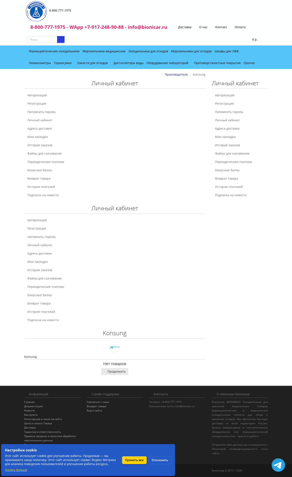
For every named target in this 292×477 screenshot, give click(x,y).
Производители (176, 74)
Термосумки (63, 63)
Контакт (220, 27)
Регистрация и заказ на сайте (43, 419)
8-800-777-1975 (60, 10)
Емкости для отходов (93, 63)
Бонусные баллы (39, 170)
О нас (203, 27)
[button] (252, 39)
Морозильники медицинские (104, 51)
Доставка (184, 27)
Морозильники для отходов (191, 51)
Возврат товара (38, 178)
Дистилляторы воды (128, 63)
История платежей (41, 187)
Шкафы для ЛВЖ (227, 51)
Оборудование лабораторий (167, 63)
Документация (33, 406)
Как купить (31, 415)
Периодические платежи (45, 162)
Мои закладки (37, 137)
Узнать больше (16, 470)
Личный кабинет (39, 120)
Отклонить (160, 460)
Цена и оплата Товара (38, 423)
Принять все (134, 460)
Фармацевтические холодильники (54, 51)
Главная (29, 402)
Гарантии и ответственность (42, 432)
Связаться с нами (98, 402)
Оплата (240, 27)
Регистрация (36, 103)
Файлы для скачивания (44, 153)
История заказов (39, 145)
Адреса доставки (39, 128)
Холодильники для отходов (148, 51)
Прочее (250, 63)
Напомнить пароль (41, 112)
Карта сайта (94, 410)
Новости (29, 410)
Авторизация (37, 95)
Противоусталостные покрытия (217, 63)
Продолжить (117, 371)
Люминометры (40, 63)
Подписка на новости (43, 195)
